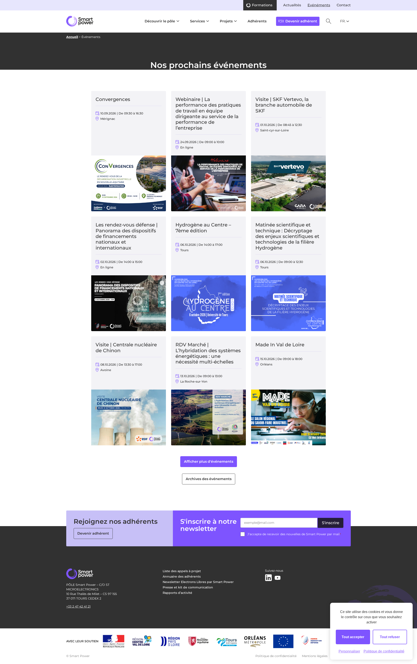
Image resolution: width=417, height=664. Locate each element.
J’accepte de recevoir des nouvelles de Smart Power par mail (294, 534)
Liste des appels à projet (182, 571)
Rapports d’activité (177, 593)
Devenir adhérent (93, 533)
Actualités (292, 5)
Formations (262, 5)
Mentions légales (315, 656)
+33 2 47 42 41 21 (78, 606)
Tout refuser (390, 637)
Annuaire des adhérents (182, 576)
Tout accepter (353, 637)
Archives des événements (209, 479)
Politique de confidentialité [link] (384, 651)
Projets (226, 21)
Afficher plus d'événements (208, 461)
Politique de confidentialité (275, 656)
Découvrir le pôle (160, 21)
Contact (344, 5)
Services (197, 21)
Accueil (72, 37)
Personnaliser (349, 651)
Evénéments (319, 5)
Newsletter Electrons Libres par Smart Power (198, 582)
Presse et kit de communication (188, 587)
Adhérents (257, 21)
